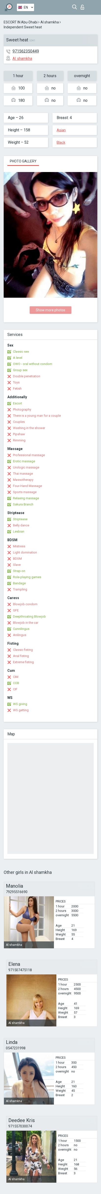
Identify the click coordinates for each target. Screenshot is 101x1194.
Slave (17, 565)
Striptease (20, 519)
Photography (22, 409)
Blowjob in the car (25, 622)
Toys (16, 382)
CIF (15, 689)
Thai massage (23, 473)
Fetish (17, 388)
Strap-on (19, 571)
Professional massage (29, 455)
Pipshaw (19, 434)
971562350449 (26, 51)
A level (17, 358)
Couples (19, 422)
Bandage (19, 583)
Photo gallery (23, 161)
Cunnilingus (21, 629)
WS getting (21, 710)
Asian (61, 130)
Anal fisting (21, 656)
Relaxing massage (26, 498)
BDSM (17, 558)
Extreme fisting (23, 662)
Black (61, 142)
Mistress (19, 546)
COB (16, 683)
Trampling (20, 589)
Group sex (20, 370)
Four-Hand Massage (27, 486)
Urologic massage (26, 467)
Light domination (25, 552)
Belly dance (21, 525)
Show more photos (50, 310)
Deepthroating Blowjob (29, 616)
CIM (15, 677)
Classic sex (21, 351)
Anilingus (19, 635)
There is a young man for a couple (37, 415)
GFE (16, 610)
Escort (17, 403)
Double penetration (26, 376)
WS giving (20, 704)
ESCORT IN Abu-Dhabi (21, 22)
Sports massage (25, 492)
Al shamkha (49, 22)
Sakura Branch (23, 504)
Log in (83, 5)
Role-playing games (27, 577)
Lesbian (18, 531)
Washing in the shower (29, 428)
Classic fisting (23, 650)
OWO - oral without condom (32, 364)
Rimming (19, 440)
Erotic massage (24, 461)
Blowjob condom (25, 604)
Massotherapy (23, 480)
